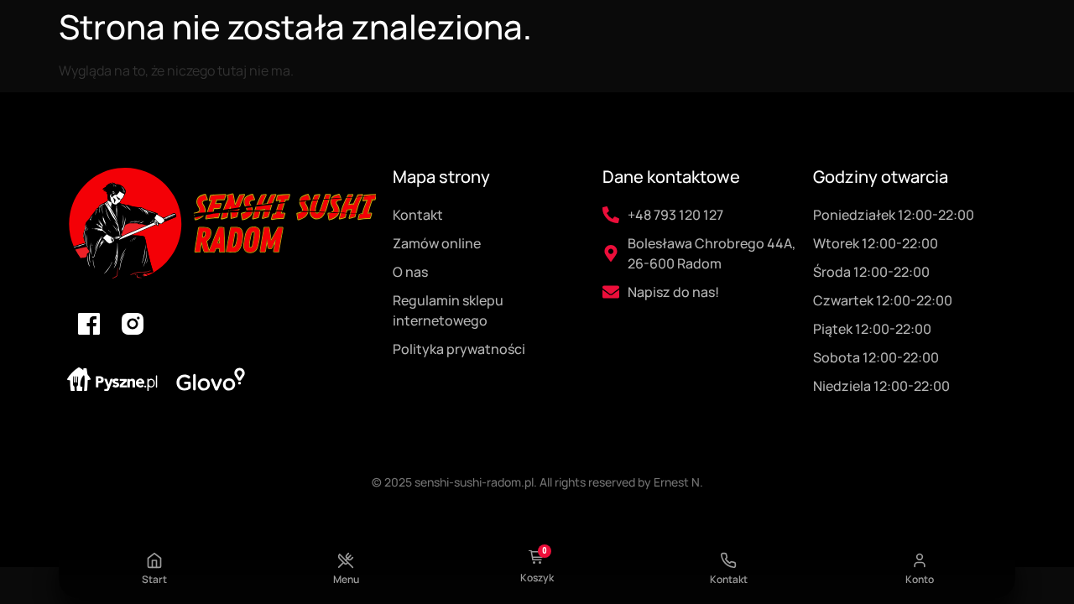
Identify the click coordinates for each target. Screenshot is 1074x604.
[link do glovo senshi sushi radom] (211, 379)
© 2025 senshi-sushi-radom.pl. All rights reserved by (513, 482)
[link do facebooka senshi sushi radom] (89, 324)
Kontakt (729, 579)
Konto (919, 579)
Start (154, 579)
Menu (346, 579)
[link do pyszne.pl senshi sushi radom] (112, 379)
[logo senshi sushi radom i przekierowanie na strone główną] (221, 224)
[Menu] (345, 560)
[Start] (154, 560)
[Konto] (919, 560)
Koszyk (537, 577)
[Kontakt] (728, 560)
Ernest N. (678, 482)
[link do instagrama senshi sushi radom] (132, 324)
